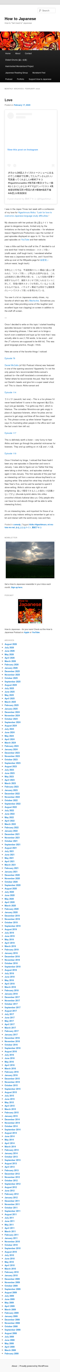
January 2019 (11, 953)
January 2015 (11, 1115)
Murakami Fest (38, 72)
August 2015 (11, 1092)
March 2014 (10, 1146)
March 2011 (10, 1231)
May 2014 (9, 1139)
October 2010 (11, 1244)
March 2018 (10, 986)
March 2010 (10, 1268)
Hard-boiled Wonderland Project (19, 66)
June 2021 (10, 854)
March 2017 (10, 1027)
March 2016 (10, 1068)
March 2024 (10, 742)
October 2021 (11, 840)
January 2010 (11, 1275)
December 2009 (12, 1278)
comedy (17, 524)
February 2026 (12, 664)
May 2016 (9, 1061)
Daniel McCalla (12, 365)
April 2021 (10, 861)
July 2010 (9, 1255)
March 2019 (10, 946)
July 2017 (9, 1014)
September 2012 (12, 1183)
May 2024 (9, 735)
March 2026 (10, 661)
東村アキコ (30, 198)
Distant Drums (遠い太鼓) (16, 59)
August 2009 (11, 1292)
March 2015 (10, 1109)
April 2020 (10, 902)
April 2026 (10, 657)
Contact (28, 53)
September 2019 (12, 925)
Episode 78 (10, 358)
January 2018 (11, 993)
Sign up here (16, 587)
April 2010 (10, 1265)
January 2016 (11, 1075)
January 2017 (11, 1034)
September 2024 (12, 722)
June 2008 (10, 1339)
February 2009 (12, 1312)
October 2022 (11, 800)
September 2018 (12, 966)
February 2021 (12, 868)
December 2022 (12, 793)
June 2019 (10, 936)
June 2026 (10, 650)
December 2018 (12, 956)
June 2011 (10, 1221)
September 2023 (12, 762)
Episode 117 (10, 432)
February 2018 (12, 990)
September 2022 (12, 803)
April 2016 (10, 1065)
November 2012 (12, 1177)
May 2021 (9, 857)
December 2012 (12, 1173)
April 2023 (10, 779)
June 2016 (10, 1058)
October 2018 (11, 963)
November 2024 (12, 715)
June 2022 (10, 813)
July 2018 (9, 973)
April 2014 (10, 1143)
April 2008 (10, 1346)
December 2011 (12, 1200)
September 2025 (12, 681)
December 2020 (12, 874)
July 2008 (9, 1336)
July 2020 (9, 891)
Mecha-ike (34, 300)
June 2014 (10, 1136)
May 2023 (9, 776)
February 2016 (12, 1071)
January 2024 (11, 749)
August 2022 (11, 807)
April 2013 (10, 1166)
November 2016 (12, 1041)
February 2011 (12, 1234)
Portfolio (20, 79)
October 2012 (11, 1180)
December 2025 (12, 671)
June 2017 (10, 1017)
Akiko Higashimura (38, 524)
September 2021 (12, 844)
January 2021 (11, 871)
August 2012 (11, 1187)
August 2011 (11, 1214)
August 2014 (11, 1132)
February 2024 (12, 745)
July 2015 (9, 1095)
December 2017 (12, 997)
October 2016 (11, 1044)
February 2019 (12, 949)
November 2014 (12, 1122)
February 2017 (12, 1030)
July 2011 (9, 1217)
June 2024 (10, 732)
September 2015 (12, 1088)
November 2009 (12, 1282)
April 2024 (10, 739)
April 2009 (10, 1306)
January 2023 (11, 790)
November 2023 (12, 756)
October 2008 (11, 1326)
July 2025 (9, 688)
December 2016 (12, 1037)
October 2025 (11, 677)
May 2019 (9, 939)
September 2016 (12, 1048)
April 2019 (10, 942)
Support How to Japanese (40, 79)
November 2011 (12, 1204)
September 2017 (12, 1007)
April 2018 (10, 983)
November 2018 (12, 959)
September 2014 (12, 1129)
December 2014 (12, 1119)
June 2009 (10, 1299)
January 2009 (11, 1316)
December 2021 (12, 834)
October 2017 (11, 1003)
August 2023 (11, 766)
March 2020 (10, 905)
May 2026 (9, 654)
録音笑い (44, 259)
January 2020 (11, 912)
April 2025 (10, 698)
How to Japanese (20, 18)
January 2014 (11, 1153)
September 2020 (12, 885)
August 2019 (11, 929)
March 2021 (10, 864)
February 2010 (12, 1272)
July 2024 (9, 728)
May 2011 (9, 1224)
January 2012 (11, 1197)
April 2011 (10, 1227)
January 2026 (11, 667)
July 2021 (9, 851)
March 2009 (10, 1309)
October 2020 (11, 881)
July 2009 (9, 1295)
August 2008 (11, 1333)
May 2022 (9, 817)
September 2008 (12, 1329)
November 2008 (12, 1322)
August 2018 (11, 969)
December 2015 (12, 1078)
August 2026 (11, 644)
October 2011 (11, 1207)
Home (8, 53)
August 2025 (11, 684)
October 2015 (11, 1085)
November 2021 (12, 837)
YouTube (25, 239)
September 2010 (12, 1248)
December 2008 (12, 1319)
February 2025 (12, 705)
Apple (26, 632)
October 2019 (11, 922)
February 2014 (12, 1149)
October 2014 (11, 1126)
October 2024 (11, 718)
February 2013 (12, 1170)
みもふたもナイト (23, 527)
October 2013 (11, 1156)
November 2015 (12, 1081)
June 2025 (10, 691)
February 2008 (12, 1353)
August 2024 (11, 725)
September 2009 (12, 1289)
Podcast (8, 79)
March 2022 (10, 824)
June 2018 (10, 976)
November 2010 (12, 1241)
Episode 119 (10, 453)
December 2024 (12, 712)
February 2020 (12, 908)
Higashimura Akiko (27, 212)
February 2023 (12, 786)
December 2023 (12, 752)
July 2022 (9, 810)
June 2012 (10, 1190)
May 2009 (9, 1302)
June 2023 (10, 773)
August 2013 (11, 1163)
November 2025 (12, 674)
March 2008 (10, 1350)
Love (8, 99)
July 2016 (9, 1054)
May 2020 (9, 898)
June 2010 (10, 1258)
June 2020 (10, 895)
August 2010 (11, 1251)
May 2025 (9, 695)
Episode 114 (10, 392)
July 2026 (9, 647)
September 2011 (12, 1210)
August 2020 (11, 888)
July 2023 (9, 769)
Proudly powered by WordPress (34, 1365)
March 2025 (10, 701)
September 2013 (12, 1160)
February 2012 (12, 1193)
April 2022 (10, 820)
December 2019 (12, 915)
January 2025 (11, 708)
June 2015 (10, 1098)
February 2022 (12, 827)
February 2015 (12, 1112)
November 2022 (12, 796)
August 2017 (11, 1010)
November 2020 (12, 878)
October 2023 (11, 759)
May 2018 (9, 980)
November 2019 (12, 919)
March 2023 (10, 783)
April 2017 (10, 1024)
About (17, 53)
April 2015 (10, 1105)
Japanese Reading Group (16, 72)
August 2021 (11, 847)
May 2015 (9, 1102)
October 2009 (11, 1285)
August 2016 (11, 1051)
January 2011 (11, 1238)
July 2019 (9, 932)
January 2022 (11, 830)
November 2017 (12, 1000)
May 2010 (9, 1261)
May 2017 (9, 1020)
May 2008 (9, 1343)
